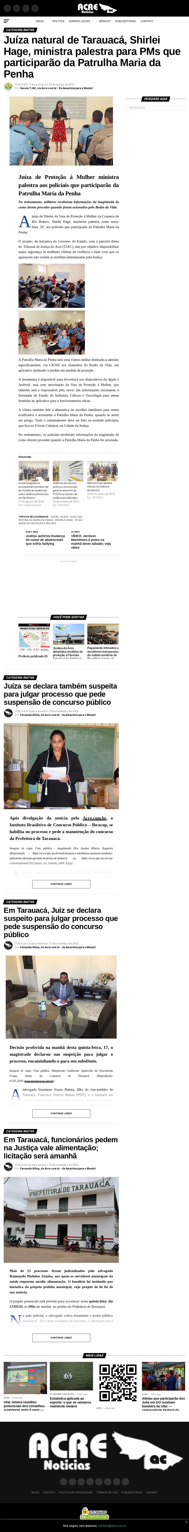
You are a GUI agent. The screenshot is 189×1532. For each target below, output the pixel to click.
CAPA (65, 517)
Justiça (77, 517)
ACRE (55, 517)
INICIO (35, 1492)
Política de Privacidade (76, 1492)
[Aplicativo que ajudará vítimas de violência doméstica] (102, 471)
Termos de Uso (107, 1492)
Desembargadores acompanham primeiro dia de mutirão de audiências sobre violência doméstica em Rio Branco (33, 490)
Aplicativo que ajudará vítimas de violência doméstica (99, 486)
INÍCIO (40, 21)
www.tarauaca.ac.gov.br (38, 1080)
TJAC (79, 520)
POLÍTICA (58, 21)
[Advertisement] (73, 586)
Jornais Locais (79, 21)
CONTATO (147, 21)
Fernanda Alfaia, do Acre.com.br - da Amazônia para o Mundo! (58, 714)
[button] (68, 286)
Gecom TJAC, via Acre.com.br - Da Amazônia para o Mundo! (56, 88)
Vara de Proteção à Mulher (38, 523)
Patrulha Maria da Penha (36, 520)
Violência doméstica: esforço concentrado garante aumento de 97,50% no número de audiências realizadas (65, 490)
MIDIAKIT (152, 1492)
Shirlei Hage (65, 520)
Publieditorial (125, 21)
